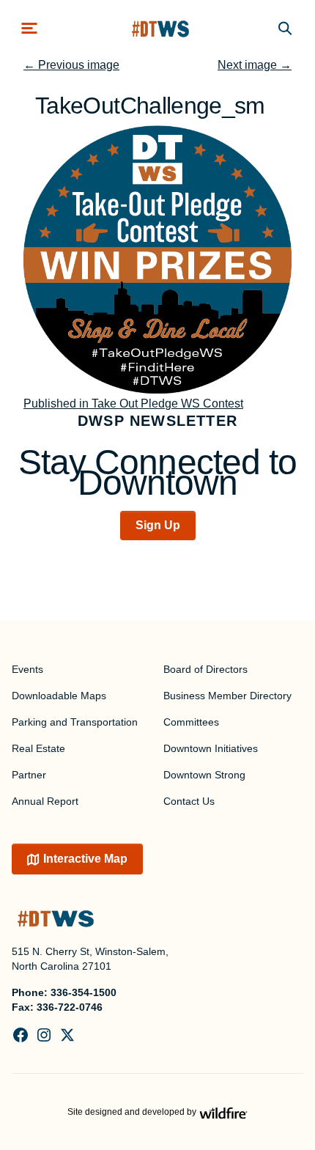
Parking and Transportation (75, 722)
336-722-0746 (70, 1007)
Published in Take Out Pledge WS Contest (133, 403)
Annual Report (45, 801)
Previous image (71, 65)
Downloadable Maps (59, 695)
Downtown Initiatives (210, 748)
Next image (255, 65)
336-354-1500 (83, 992)
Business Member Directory (227, 695)
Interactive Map (85, 858)
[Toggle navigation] (29, 28)
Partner (29, 775)
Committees (191, 722)
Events (27, 669)
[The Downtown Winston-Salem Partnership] (160, 28)
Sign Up (158, 525)
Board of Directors (205, 669)
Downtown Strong (204, 775)
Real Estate (38, 748)
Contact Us (189, 801)
